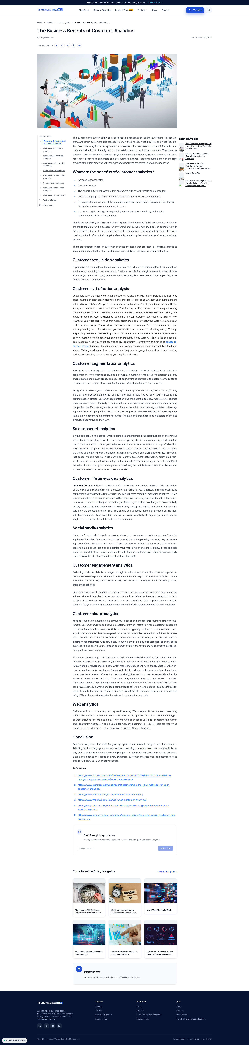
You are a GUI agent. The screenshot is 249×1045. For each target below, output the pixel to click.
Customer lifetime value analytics (54, 176)
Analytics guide (63, 22)
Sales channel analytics (54, 171)
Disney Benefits (192, 173)
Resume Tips (124, 10)
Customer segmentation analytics (54, 164)
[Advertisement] (195, 89)
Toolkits (141, 10)
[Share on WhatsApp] (73, 45)
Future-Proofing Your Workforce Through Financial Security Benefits (197, 166)
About (155, 10)
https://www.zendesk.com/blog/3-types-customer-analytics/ (112, 800)
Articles (50, 22)
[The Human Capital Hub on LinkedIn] (39, 1025)
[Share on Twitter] (56, 45)
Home (39, 22)
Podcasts (140, 1010)
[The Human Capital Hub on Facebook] (52, 1025)
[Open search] (209, 10)
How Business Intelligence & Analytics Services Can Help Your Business (198, 146)
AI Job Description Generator (148, 1015)
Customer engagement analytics (53, 189)
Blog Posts (84, 10)
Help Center (181, 1015)
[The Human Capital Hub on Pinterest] (59, 1025)
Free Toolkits (195, 10)
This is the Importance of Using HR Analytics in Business (196, 156)
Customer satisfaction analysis (53, 157)
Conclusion (48, 205)
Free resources (142, 1019)
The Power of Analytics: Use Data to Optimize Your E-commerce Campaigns (198, 183)
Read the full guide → (167, 872)
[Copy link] (79, 45)
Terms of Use (178, 1039)
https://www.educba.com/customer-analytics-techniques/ (110, 794)
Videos (139, 1006)
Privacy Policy (193, 1039)
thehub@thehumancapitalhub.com (191, 1019)
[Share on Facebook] (62, 45)
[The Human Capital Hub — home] (50, 10)
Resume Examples (102, 10)
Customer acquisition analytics (53, 149)
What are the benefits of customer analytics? (55, 142)
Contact (166, 10)
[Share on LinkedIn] (68, 45)
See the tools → (155, 3)
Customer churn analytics (55, 195)
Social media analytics (53, 183)
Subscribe (165, 848)
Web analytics (49, 200)
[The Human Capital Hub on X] (46, 1025)
